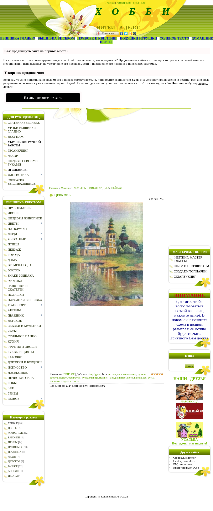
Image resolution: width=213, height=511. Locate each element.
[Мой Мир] (135, 33)
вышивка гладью (126, 374)
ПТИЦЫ (12, 442)
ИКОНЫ (13, 475)
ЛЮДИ (12, 456)
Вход (136, 2)
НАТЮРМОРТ (16, 447)
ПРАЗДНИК (14, 451)
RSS (143, 2)
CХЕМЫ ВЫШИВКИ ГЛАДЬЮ (90, 187)
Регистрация (123, 2)
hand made (140, 377)
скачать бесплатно (69, 377)
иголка (112, 374)
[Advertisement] (106, 154)
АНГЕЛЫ (13, 471)
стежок (74, 380)
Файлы (65, 187)
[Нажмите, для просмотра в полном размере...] (106, 305)
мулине (103, 377)
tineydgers (94, 374)
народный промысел (121, 377)
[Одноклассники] (130, 33)
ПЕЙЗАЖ (13, 423)
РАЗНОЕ (13, 466)
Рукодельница (90, 377)
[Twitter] (126, 33)
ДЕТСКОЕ (14, 461)
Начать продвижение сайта (43, 97)
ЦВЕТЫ (12, 427)
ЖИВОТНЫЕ (16, 432)
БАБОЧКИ (14, 437)
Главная (110, 2)
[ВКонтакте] (121, 33)
